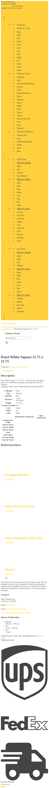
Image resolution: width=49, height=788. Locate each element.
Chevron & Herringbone (25, 83)
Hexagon (20, 99)
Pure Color (20, 228)
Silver (19, 64)
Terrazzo (20, 234)
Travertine (20, 237)
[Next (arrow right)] (4, 786)
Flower (19, 96)
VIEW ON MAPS (23, 613)
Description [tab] (9, 371)
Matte (19, 166)
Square (19, 112)
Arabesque (20, 77)
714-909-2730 (6, 6)
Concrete (20, 212)
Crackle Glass (22, 135)
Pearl (18, 151)
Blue (18, 38)
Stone (19, 231)
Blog (8, 317)
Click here (26, 8)
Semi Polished (22, 176)
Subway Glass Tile (23, 118)
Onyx (19, 225)
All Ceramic (21, 249)
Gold (18, 44)
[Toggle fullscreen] (4, 784)
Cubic (19, 90)
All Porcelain (21, 159)
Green (19, 48)
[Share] (6, 784)
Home (8, 16)
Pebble (19, 106)
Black (19, 35)
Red (18, 60)
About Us (9, 18)
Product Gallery (13, 315)
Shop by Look (23, 73)
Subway (20, 115)
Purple (19, 57)
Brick (19, 80)
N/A (18, 169)
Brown (19, 41)
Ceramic (9, 245)
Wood (19, 241)
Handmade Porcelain (24, 141)
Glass (19, 138)
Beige (19, 32)
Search (7, 338)
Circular (20, 87)
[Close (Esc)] (9, 784)
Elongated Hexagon (24, 93)
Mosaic (9, 21)
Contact (9, 319)
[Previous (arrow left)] (2, 786)
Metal (19, 148)
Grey (18, 51)
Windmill (20, 128)
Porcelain (10, 155)
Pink (18, 54)
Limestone (20, 218)
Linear (19, 102)
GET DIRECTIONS (8, 613)
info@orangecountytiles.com (16, 609)
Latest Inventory (15, 367)
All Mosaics (21, 25)
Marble (19, 145)
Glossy (19, 256)
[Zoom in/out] (2, 784)
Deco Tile (20, 215)
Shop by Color (23, 28)
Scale (19, 109)
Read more (9, 479)
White (19, 67)
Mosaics (10, 329)
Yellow (19, 70)
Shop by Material (25, 131)
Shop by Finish (24, 162)
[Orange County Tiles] (2, 10)
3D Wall (20, 298)
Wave (19, 125)
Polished (20, 172)
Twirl (19, 122)
